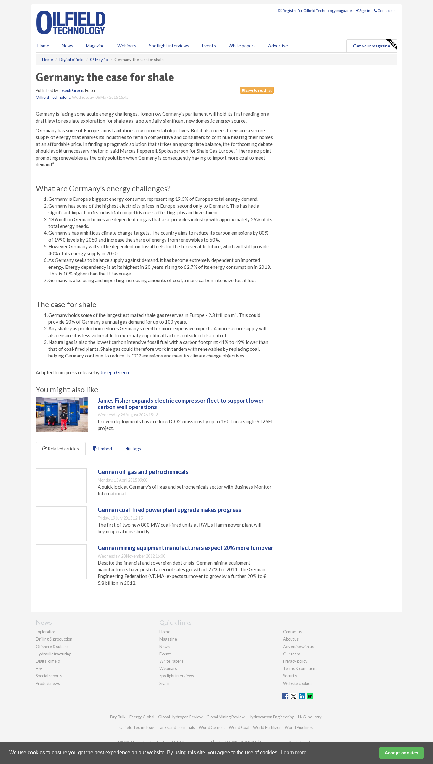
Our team (291, 653)
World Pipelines (299, 727)
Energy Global (141, 716)
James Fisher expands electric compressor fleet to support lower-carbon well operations (182, 403)
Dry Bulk (118, 716)
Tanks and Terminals (176, 727)
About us (291, 638)
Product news (48, 683)
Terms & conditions (300, 668)
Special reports (49, 675)
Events (209, 45)
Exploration (46, 631)
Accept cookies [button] (401, 752)
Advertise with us (298, 646)
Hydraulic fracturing (53, 653)
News (164, 646)
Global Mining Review (225, 716)
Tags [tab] (136, 448)
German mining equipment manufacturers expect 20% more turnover (185, 547)
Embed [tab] (104, 448)
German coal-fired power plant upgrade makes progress (169, 509)
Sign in (364, 11)
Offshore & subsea (52, 646)
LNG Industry (310, 716)
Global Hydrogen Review (180, 716)
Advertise (278, 45)
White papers (242, 45)
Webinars (126, 45)
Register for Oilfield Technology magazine (317, 11)
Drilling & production (54, 638)
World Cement (212, 727)
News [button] (67, 45)
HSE (39, 668)
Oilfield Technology (53, 97)
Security (290, 675)
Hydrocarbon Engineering (271, 716)
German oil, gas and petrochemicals (143, 471)
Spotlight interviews (169, 45)
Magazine (95, 45)
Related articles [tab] (63, 448)
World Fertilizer (267, 727)
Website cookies (297, 683)
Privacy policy (295, 661)
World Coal (239, 727)
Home (43, 45)
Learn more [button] (294, 752)
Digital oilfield (48, 661)
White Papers (171, 661)
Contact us (386, 11)
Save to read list (258, 90)
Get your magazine (371, 45)
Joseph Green (71, 90)
